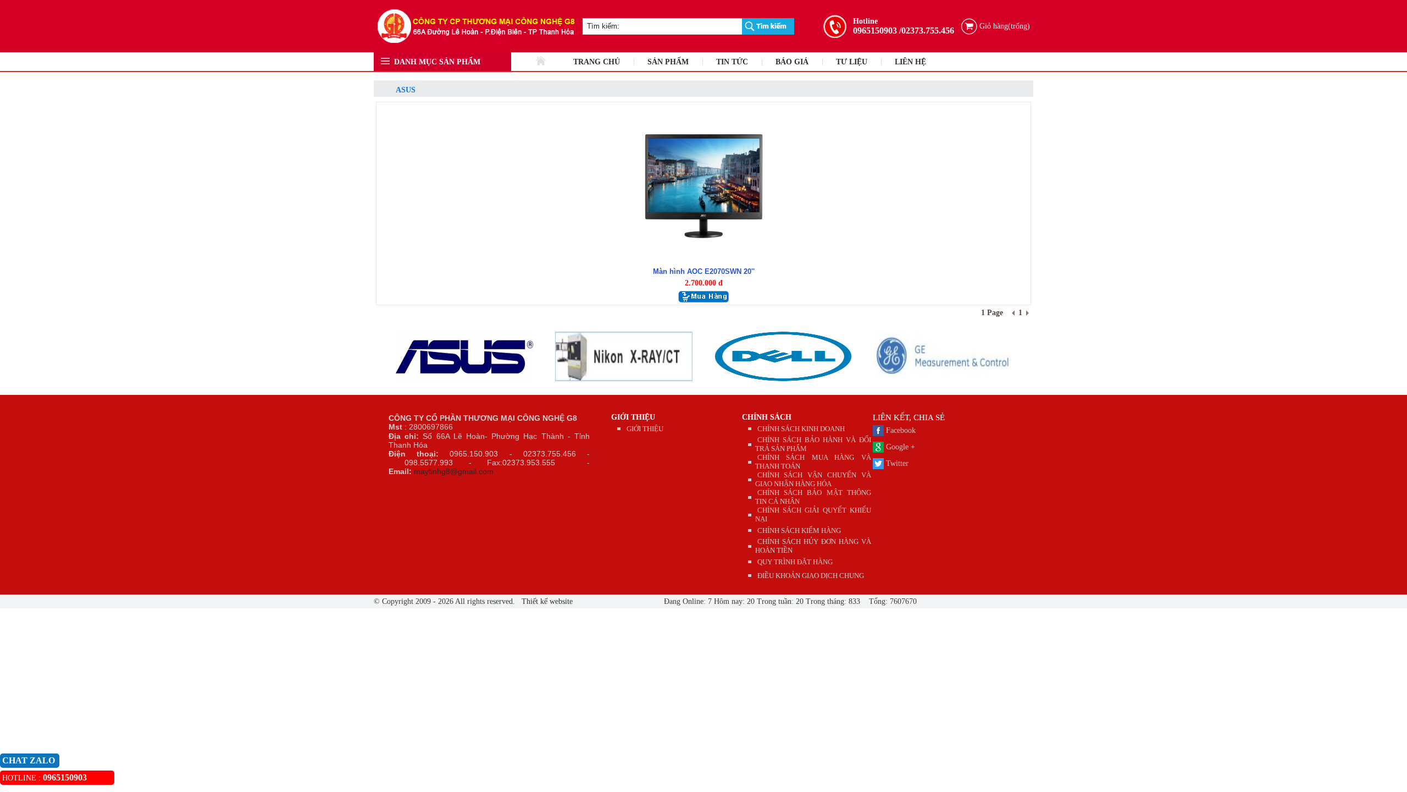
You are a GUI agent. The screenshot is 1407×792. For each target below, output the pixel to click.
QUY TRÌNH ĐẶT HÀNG (795, 562)
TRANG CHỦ (596, 62)
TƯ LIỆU (851, 62)
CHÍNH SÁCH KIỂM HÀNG (799, 530)
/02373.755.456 (926, 30)
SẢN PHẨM (668, 62)
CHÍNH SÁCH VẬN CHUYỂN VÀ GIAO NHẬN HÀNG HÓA (813, 479)
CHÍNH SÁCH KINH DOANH (801, 429)
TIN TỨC (732, 62)
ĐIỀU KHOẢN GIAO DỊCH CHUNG (810, 575)
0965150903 (875, 30)
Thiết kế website (546, 601)
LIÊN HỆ (910, 62)
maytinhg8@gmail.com (454, 471)
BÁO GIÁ (791, 62)
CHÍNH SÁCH (766, 417)
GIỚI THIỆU (633, 417)
